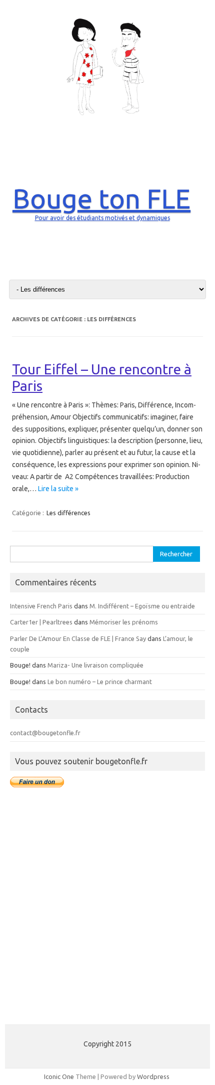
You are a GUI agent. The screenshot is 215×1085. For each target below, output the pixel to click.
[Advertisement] (107, 911)
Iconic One (59, 1076)
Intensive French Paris (41, 605)
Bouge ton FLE (101, 198)
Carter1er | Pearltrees (41, 621)
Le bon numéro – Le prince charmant (100, 681)
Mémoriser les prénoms (124, 621)
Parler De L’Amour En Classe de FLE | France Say (78, 638)
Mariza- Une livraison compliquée (96, 665)
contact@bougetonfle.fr (45, 732)
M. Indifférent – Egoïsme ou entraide (142, 605)
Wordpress (153, 1076)
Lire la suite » (58, 489)
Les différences (68, 512)
